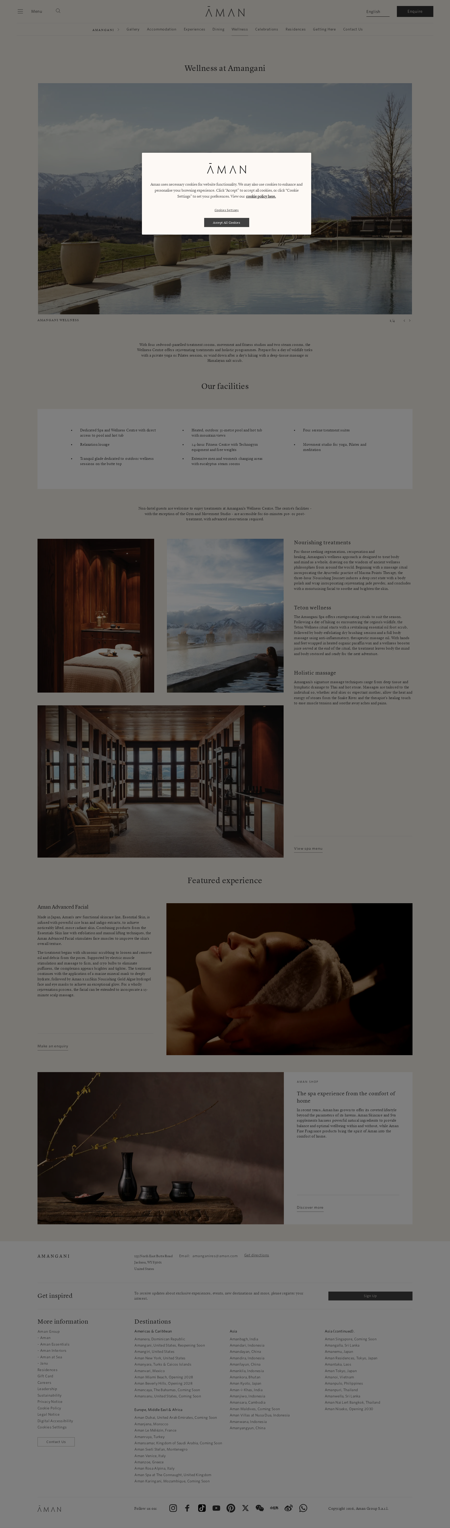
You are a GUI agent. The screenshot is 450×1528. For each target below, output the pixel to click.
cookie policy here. (261, 196)
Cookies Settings (227, 210)
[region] (226, 194)
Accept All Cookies (226, 222)
